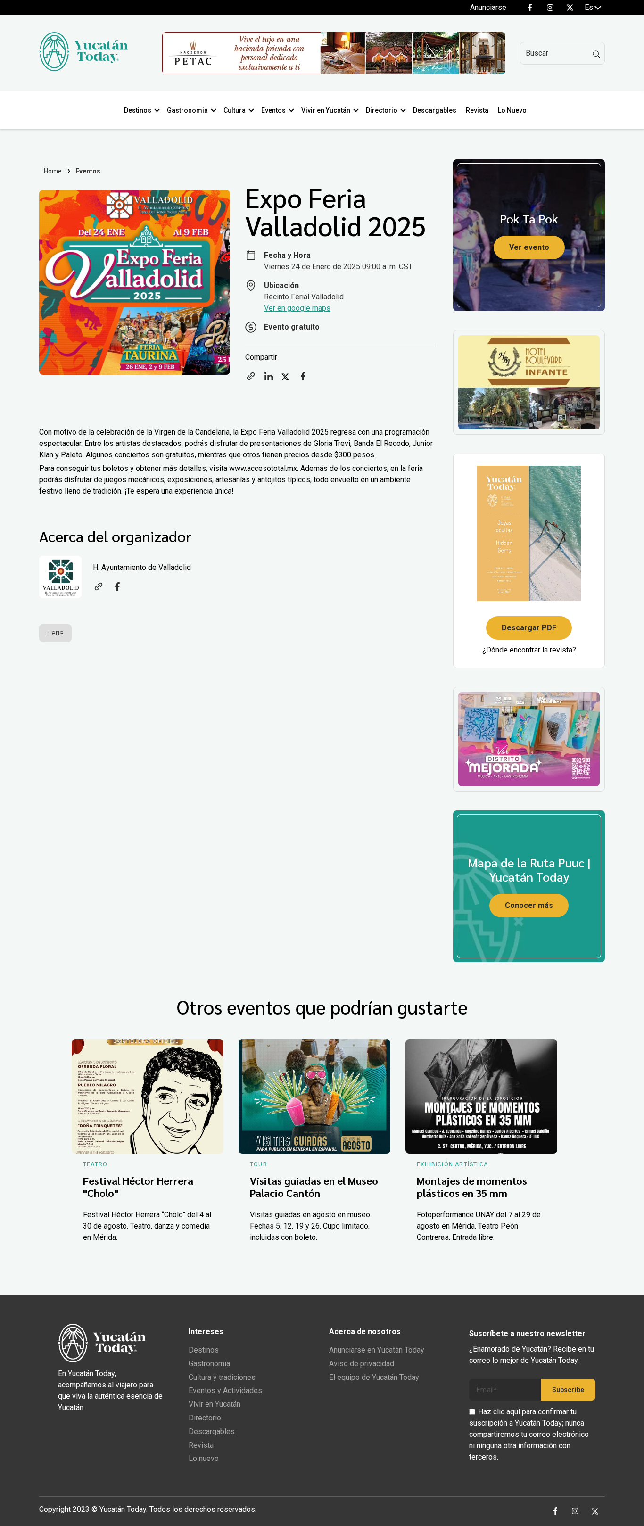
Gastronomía (209, 1363)
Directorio (381, 110)
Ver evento (529, 247)
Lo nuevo (204, 1458)
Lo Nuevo (512, 110)
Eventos (273, 110)
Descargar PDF (529, 627)
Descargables (434, 110)
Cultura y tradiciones (222, 1377)
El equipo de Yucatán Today (374, 1377)
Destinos (137, 110)
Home (53, 171)
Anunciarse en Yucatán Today (376, 1349)
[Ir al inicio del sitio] (83, 68)
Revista (477, 110)
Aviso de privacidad (361, 1363)
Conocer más (529, 905)
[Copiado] (250, 379)
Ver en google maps (297, 308)
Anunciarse (488, 7)
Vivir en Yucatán (325, 110)
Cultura (234, 110)
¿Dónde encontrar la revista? (529, 649)
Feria (55, 632)
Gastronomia (187, 110)
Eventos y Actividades (225, 1390)
